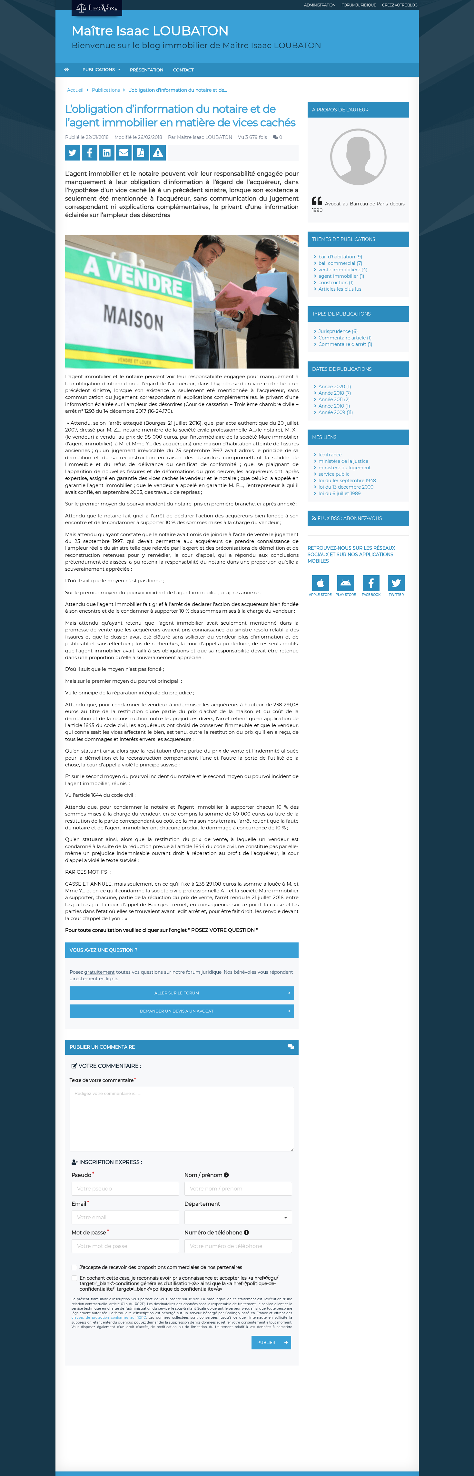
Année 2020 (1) (335, 387)
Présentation (146, 69)
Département (202, 1204)
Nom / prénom (204, 1175)
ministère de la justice (343, 461)
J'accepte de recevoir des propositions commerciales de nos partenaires (161, 1267)
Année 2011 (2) (334, 399)
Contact (183, 69)
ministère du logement (345, 468)
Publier (266, 1342)
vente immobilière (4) (343, 270)
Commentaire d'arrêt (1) (345, 344)
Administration (319, 5)
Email (79, 1204)
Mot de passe (89, 1233)
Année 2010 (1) (334, 406)
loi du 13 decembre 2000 (346, 487)
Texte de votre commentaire (101, 1080)
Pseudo (81, 1175)
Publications (99, 69)
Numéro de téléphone (214, 1233)
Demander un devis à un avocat (176, 1011)
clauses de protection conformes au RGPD (109, 1317)
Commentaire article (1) (345, 338)
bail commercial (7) (340, 263)
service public (334, 474)
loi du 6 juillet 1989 (340, 493)
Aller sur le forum (176, 993)
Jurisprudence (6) (338, 331)
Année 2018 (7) (335, 393)
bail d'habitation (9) (340, 257)
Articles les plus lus (340, 289)
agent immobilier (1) (341, 276)
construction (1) (336, 283)
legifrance (330, 455)
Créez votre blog (399, 5)
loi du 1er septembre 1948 (347, 480)
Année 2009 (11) (336, 412)
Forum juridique (358, 5)
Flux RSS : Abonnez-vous (350, 518)
